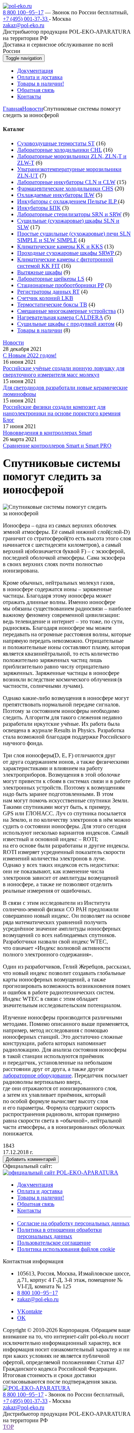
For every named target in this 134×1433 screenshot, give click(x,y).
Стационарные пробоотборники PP (60, 285)
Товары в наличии (39, 330)
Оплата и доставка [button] (40, 77)
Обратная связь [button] (35, 90)
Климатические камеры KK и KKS (60, 246)
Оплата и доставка (40, 1191)
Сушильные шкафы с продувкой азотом (65, 324)
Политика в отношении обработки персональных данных (59, 1233)
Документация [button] (35, 71)
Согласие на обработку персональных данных (73, 1223)
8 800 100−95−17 (23, 12)
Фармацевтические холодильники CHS (65, 188)
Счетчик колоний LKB (45, 298)
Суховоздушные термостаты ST (56, 143)
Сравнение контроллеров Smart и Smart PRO (57, 446)
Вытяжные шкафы (39, 272)
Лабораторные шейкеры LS (50, 279)
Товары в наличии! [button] (40, 84)
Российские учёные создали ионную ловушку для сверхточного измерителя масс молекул (63, 371)
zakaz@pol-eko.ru (23, 25)
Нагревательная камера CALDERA (60, 317)
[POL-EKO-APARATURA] (36, 1388)
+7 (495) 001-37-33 (26, 19)
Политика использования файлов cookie (66, 1249)
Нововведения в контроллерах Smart (47, 433)
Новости (32, 109)
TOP (8, 1427)
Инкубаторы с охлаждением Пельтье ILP (67, 201)
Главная (12, 109)
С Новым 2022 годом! (29, 355)
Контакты (29, 1210)
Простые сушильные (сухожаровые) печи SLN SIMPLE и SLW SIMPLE (74, 237)
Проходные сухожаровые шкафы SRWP (66, 253)
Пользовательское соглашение (54, 1243)
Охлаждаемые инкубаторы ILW (55, 195)
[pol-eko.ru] (17, 6)
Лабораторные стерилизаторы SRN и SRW (69, 214)
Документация (35, 1185)
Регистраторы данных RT (48, 292)
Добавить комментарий (31, 1159)
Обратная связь (35, 1204)
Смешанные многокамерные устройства (66, 311)
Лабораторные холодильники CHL (59, 150)
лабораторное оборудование (37, 1075)
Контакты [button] (29, 96)
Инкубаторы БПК (39, 208)
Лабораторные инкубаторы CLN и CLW (66, 182)
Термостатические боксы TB (52, 304)
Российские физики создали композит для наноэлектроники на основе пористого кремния (61, 410)
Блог (8, 420)
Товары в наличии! (40, 1198)
